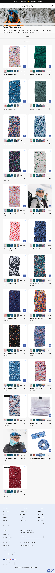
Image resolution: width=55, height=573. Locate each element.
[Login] (48, 5)
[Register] (41, 536)
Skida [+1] (40, 514)
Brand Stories (6, 543)
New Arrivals (23, 511)
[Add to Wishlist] (25, 46)
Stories (39, 511)
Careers (40, 526)
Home (4, 24)
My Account (6, 511)
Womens (22, 514)
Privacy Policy (6, 526)
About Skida (6, 534)
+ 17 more (22, 71)
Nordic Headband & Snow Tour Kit (38, 459)
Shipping (5, 517)
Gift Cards (22, 523)
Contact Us (5, 523)
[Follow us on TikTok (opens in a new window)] (13, 554)
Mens (21, 517)
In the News (6, 546)
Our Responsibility (7, 537)
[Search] (6, 5)
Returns (5, 520)
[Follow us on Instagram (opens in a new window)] (9, 554)
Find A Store (41, 517)
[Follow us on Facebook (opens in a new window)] (5, 554)
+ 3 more (48, 455)
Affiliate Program (7, 540)
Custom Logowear (42, 523)
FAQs (4, 514)
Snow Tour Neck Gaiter (10, 74)
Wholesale (40, 520)
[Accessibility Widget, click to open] (52, 570)
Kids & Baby (23, 520)
